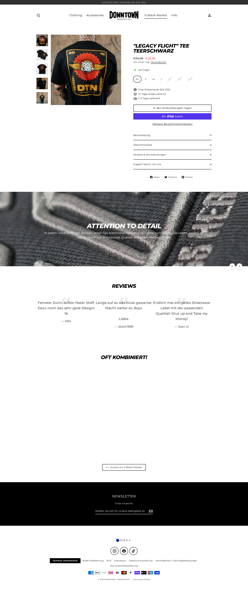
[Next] (239, 266)
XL (169, 79)
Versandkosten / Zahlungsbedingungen (176, 560)
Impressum (120, 560)
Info (174, 15)
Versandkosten (158, 62)
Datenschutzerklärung (141, 560)
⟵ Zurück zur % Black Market (124, 467)
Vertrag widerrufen (65, 561)
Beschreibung (141, 135)
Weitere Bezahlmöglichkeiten (172, 124)
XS (137, 79)
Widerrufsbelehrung (93, 560)
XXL (179, 79)
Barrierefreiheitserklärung (124, 566)
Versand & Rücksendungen (149, 154)
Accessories (95, 15)
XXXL (190, 79)
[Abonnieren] (150, 511)
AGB (108, 560)
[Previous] (232, 266)
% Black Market (155, 15)
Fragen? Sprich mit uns (147, 164)
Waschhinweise (142, 145)
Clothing (75, 15)
